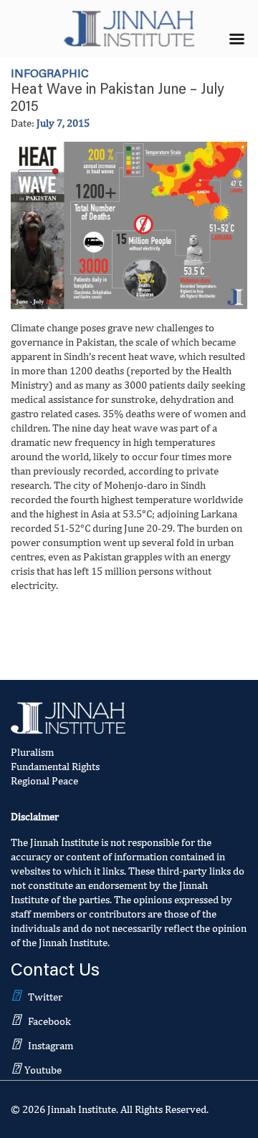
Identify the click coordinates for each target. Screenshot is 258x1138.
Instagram (50, 1045)
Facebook (49, 1021)
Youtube (43, 1070)
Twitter (45, 997)
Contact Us (55, 972)
